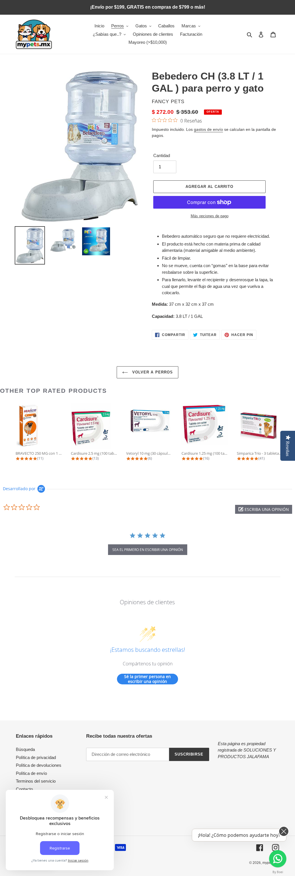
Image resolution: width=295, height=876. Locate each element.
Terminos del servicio (36, 781)
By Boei (278, 872)
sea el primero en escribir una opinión (147, 549)
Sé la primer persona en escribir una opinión (147, 679)
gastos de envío (208, 129)
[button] (263, 509)
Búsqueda (25, 749)
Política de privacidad (36, 757)
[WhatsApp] (277, 858)
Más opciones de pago (209, 216)
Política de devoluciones (38, 765)
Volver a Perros (152, 372)
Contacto (24, 789)
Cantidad (161, 155)
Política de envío (31, 773)
